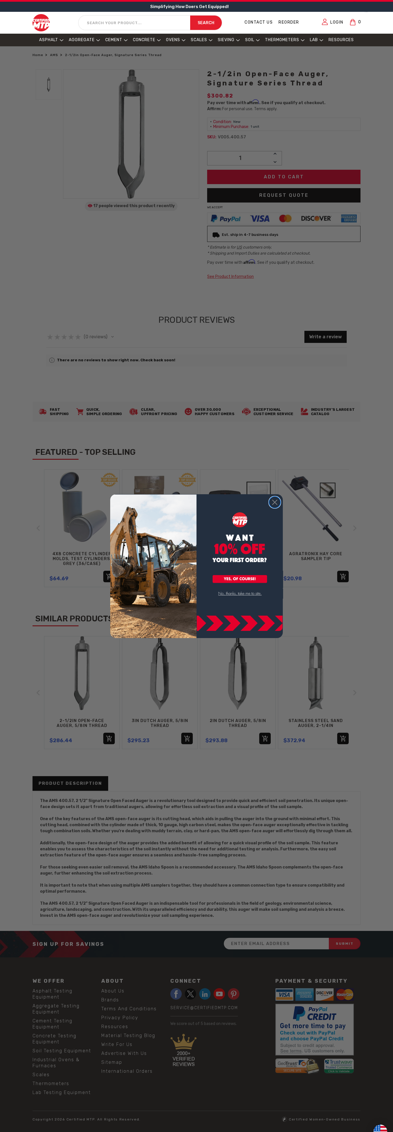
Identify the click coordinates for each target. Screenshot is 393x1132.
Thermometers (282, 39)
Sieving (226, 39)
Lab (314, 39)
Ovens (173, 39)
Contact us (259, 22)
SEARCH (206, 23)
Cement (113, 39)
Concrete (144, 39)
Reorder (288, 22)
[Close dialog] (275, 502)
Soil (249, 39)
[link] (240, 593)
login (337, 22)
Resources (341, 39)
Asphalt (48, 39)
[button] (240, 579)
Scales (199, 39)
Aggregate (82, 39)
